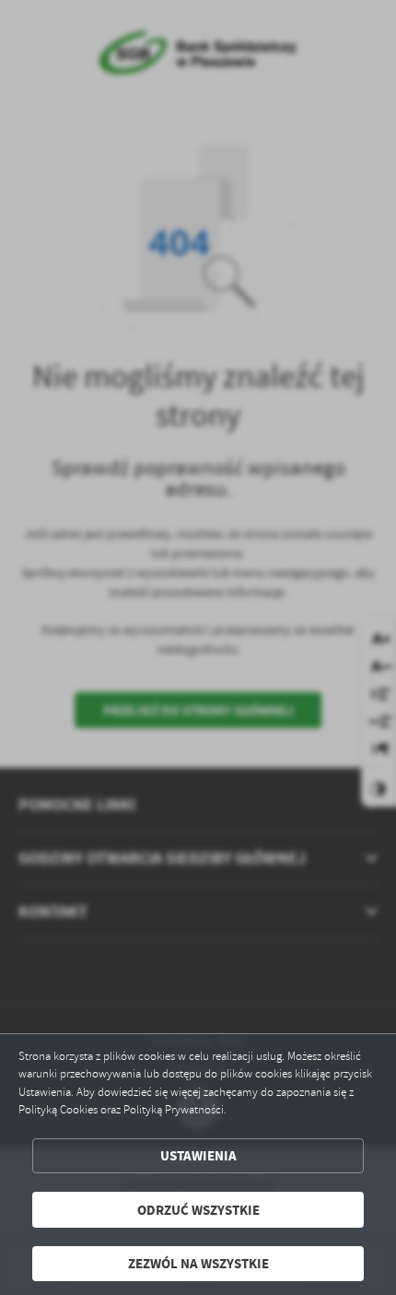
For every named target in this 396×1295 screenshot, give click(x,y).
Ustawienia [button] (198, 1155)
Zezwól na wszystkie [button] (198, 1263)
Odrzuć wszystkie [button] (198, 1209)
